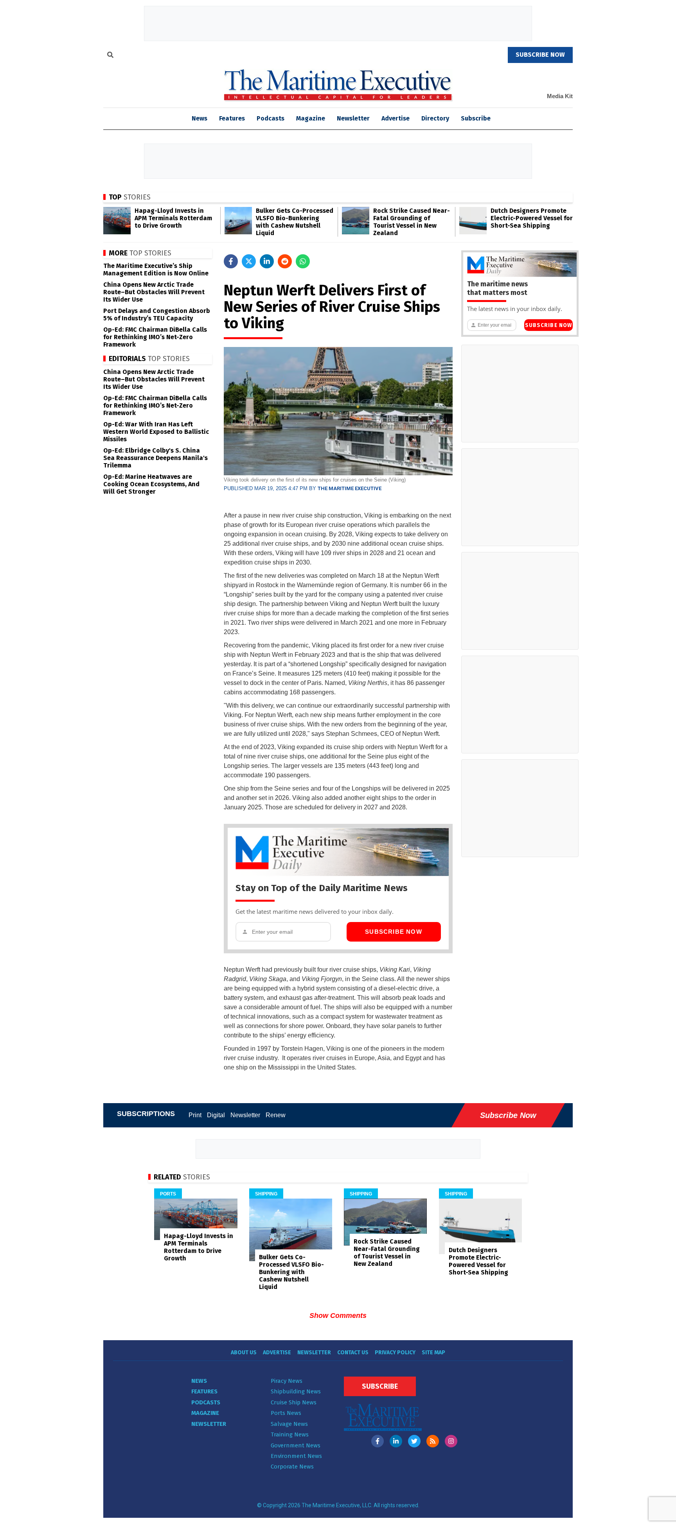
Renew (276, 1115)
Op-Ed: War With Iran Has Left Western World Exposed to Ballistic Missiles (156, 432)
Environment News (296, 1455)
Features (232, 118)
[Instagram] (451, 1441)
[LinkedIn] (396, 1441)
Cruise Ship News (293, 1402)
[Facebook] (377, 1441)
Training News (290, 1434)
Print (195, 1115)
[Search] (110, 56)
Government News (295, 1445)
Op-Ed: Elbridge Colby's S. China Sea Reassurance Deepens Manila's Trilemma (155, 458)
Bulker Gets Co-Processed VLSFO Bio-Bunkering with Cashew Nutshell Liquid (294, 222)
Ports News (286, 1412)
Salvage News (289, 1423)
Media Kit (560, 96)
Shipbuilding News (296, 1391)
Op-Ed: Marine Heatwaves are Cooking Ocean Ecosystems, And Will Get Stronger (151, 484)
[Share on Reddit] (285, 261)
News (199, 1380)
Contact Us (353, 1352)
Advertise (395, 118)
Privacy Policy (395, 1352)
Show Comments (338, 1315)
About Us (244, 1352)
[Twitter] (414, 1441)
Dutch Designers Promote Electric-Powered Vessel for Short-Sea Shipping (532, 218)
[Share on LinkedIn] (267, 261)
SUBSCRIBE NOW (540, 54)
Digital (216, 1115)
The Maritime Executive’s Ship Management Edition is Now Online (156, 269)
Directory (435, 118)
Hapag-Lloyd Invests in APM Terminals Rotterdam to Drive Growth (173, 218)
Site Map (433, 1352)
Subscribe (476, 118)
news (199, 118)
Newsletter (353, 118)
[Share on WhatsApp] (303, 261)
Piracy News (286, 1380)
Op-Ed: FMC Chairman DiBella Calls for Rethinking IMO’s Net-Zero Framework (155, 337)
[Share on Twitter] (249, 261)
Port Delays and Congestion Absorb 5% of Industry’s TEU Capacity (156, 314)
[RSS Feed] (432, 1441)
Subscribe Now (393, 931)
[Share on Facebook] (231, 261)
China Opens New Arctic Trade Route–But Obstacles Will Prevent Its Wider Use (154, 292)
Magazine (310, 118)
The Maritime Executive (349, 488)
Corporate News (292, 1466)
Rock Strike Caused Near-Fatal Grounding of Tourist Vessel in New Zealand (411, 222)
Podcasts (270, 118)
